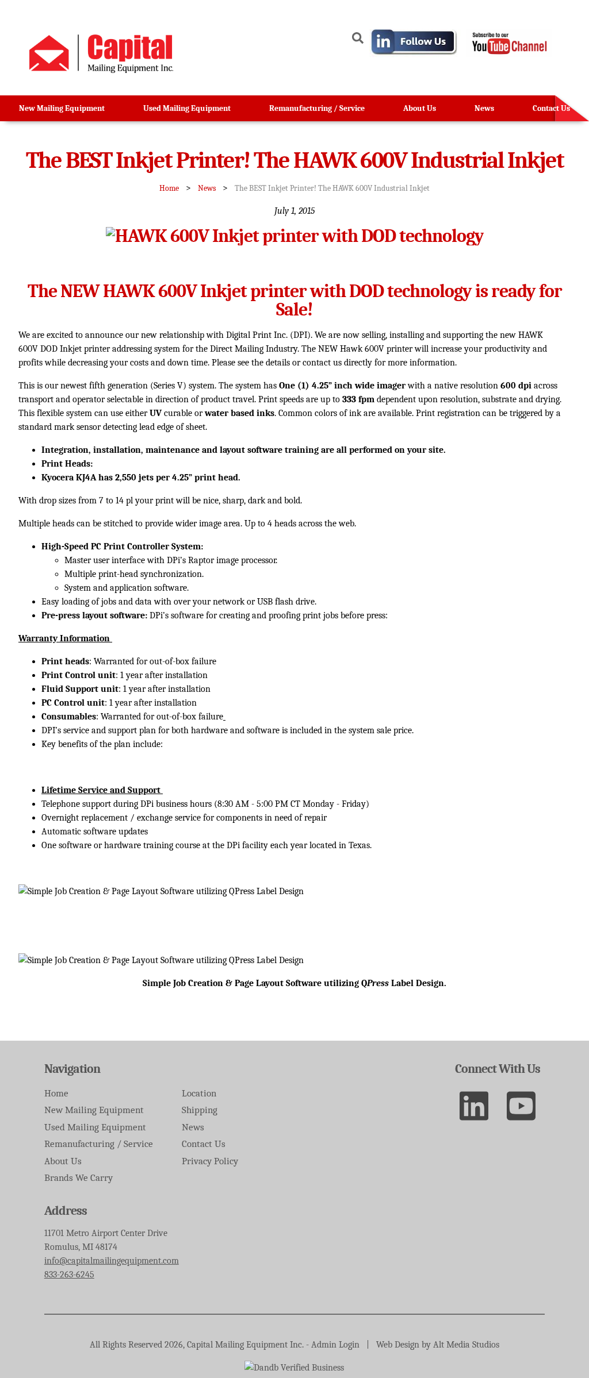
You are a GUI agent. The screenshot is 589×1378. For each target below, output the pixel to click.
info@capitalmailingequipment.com (111, 1261)
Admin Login (335, 1344)
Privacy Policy (210, 1161)
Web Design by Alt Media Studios (437, 1344)
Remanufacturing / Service (317, 108)
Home (169, 188)
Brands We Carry (78, 1177)
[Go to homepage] (101, 70)
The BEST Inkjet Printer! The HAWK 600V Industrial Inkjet (332, 188)
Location (199, 1093)
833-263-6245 (69, 1274)
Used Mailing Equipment (187, 108)
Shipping (199, 1109)
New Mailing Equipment (62, 108)
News (484, 108)
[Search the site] (357, 40)
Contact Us (551, 108)
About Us (419, 108)
